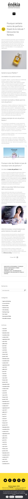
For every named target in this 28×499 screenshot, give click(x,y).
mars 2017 (4, 420)
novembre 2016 (5, 429)
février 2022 (5, 354)
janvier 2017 (5, 425)
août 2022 (4, 341)
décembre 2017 (5, 401)
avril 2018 (4, 392)
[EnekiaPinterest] (19, 480)
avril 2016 (4, 444)
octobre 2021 (5, 362)
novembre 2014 (5, 463)
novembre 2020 (5, 386)
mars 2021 (4, 377)
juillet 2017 (4, 412)
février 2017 (5, 422)
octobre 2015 (5, 457)
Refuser (12, 496)
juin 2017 (4, 414)
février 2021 (5, 380)
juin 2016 (4, 440)
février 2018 (5, 397)
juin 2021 (4, 371)
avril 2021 (4, 375)
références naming (7, 252)
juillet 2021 (4, 369)
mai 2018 (4, 390)
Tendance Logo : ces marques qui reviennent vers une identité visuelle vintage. (14, 272)
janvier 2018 (5, 399)
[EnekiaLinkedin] (23, 480)
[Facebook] (10, 480)
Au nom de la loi (5, 303)
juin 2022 (4, 345)
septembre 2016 (6, 433)
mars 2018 (4, 395)
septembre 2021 (6, 365)
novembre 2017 (5, 403)
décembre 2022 (5, 332)
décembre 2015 (5, 452)
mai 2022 (4, 347)
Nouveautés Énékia (6, 316)
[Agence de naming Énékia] (14, 5)
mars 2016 (4, 446)
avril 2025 (4, 330)
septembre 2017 (6, 407)
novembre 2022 (5, 335)
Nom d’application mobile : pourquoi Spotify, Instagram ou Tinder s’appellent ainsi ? (13, 268)
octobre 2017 (5, 405)
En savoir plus (19, 496)
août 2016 (4, 435)
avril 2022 (4, 350)
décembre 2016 (5, 427)
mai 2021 (4, 373)
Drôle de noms (5, 307)
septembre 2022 (6, 339)
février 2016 (5, 448)
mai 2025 (4, 328)
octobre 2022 (5, 337)
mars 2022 (4, 352)
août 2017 (4, 410)
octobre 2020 (5, 388)
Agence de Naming (6, 301)
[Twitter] (5, 480)
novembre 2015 (5, 455)
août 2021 (4, 367)
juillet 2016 (4, 437)
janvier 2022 (5, 356)
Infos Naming (5, 309)
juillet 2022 (4, 343)
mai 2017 (4, 416)
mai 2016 (4, 442)
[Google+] (14, 480)
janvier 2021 (5, 382)
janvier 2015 (5, 461)
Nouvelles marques (6, 318)
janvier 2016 (5, 450)
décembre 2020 (5, 384)
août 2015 (4, 459)
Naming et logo (5, 312)
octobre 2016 (5, 431)
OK (7, 496)
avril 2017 (4, 418)
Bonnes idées (5, 305)
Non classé (4, 314)
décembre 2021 (5, 358)
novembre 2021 (5, 360)
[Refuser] (26, 494)
